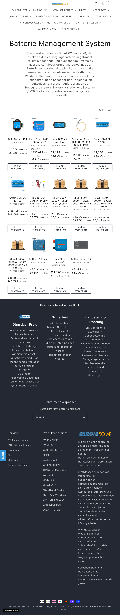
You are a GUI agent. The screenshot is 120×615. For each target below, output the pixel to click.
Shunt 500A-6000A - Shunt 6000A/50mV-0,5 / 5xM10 (18, 263)
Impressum (61, 609)
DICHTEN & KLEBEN (87, 22)
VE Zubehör (101, 16)
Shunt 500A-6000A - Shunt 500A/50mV (60, 200)
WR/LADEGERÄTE (19, 16)
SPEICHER (83, 16)
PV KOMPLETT (19, 10)
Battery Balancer (39, 259)
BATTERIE (67, 16)
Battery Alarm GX (81, 259)
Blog (10, 455)
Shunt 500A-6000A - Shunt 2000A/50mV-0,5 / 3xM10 (81, 202)
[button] (20, 10)
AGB (77, 606)
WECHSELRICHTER (63, 10)
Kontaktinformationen (101, 606)
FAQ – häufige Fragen (19, 445)
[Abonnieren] (84, 417)
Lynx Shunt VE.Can (60, 260)
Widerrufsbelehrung (41, 606)
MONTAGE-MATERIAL (58, 22)
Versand (85, 606)
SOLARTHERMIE (71, 29)
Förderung (13, 450)
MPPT (82, 10)
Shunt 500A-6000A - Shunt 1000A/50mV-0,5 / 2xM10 (102, 202)
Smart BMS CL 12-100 (102, 140)
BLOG (2, 455)
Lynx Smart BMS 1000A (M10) (38, 140)
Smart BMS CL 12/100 (17, 199)
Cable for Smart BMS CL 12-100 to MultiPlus (81, 142)
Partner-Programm (18, 465)
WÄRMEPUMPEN (47, 29)
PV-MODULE (40, 10)
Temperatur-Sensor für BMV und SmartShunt (39, 200)
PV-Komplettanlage (18, 440)
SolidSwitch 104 (17, 139)
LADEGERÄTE (99, 10)
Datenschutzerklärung (62, 606)
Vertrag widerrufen (11, 610)
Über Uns (13, 460)
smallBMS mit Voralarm (60, 140)
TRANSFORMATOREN (54, 470)
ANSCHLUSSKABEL (30, 22)
